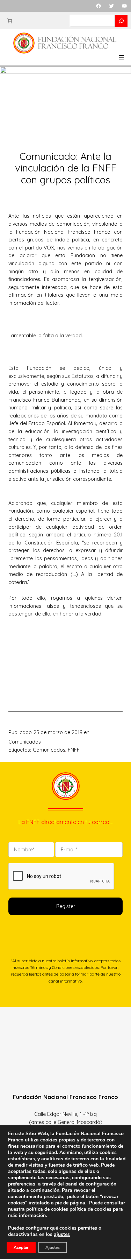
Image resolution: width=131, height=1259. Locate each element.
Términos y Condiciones (52, 967)
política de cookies (90, 1209)
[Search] (121, 21)
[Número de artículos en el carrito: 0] (9, 21)
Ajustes (52, 1247)
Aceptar (21, 1247)
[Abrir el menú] (121, 58)
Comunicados (24, 742)
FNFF (74, 750)
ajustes (62, 1234)
